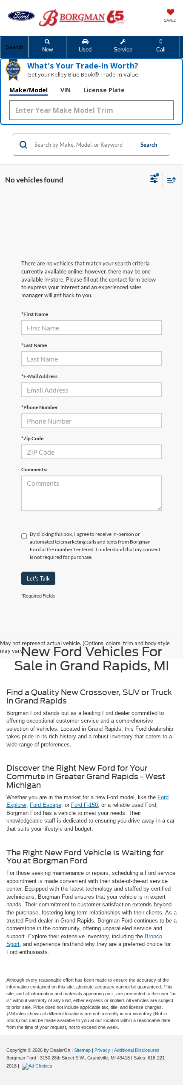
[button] (161, 47)
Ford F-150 (84, 805)
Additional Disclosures (137, 1050)
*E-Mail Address (39, 376)
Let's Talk (38, 578)
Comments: (34, 469)
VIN (65, 90)
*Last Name (34, 345)
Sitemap (82, 1050)
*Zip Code (32, 438)
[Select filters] (154, 179)
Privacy (102, 1050)
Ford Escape (45, 805)
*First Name (34, 314)
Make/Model (28, 90)
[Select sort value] (169, 180)
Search (148, 144)
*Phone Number (39, 407)
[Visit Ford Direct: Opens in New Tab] (38, 1065)
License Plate (104, 90)
